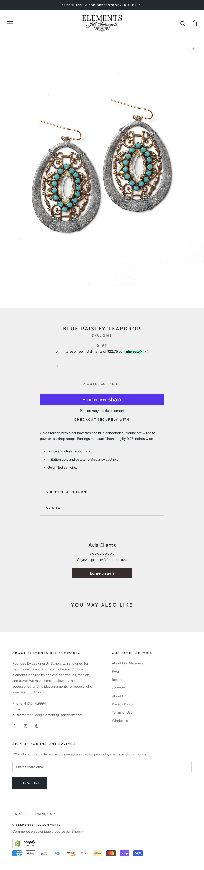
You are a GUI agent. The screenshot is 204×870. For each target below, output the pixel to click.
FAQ (115, 671)
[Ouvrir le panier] (194, 23)
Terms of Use (122, 712)
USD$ (17, 814)
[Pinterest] (36, 726)
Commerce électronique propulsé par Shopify (48, 831)
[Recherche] (183, 23)
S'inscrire (30, 783)
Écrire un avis (102, 573)
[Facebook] (14, 726)
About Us (119, 696)
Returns (118, 680)
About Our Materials (127, 663)
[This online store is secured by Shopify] (25, 841)
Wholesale (120, 721)
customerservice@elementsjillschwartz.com (47, 715)
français (43, 814)
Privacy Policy (122, 704)
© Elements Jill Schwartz (36, 824)
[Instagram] (25, 726)
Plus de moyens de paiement (102, 411)
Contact (118, 688)
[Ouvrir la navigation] (10, 23)
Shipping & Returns (67, 492)
